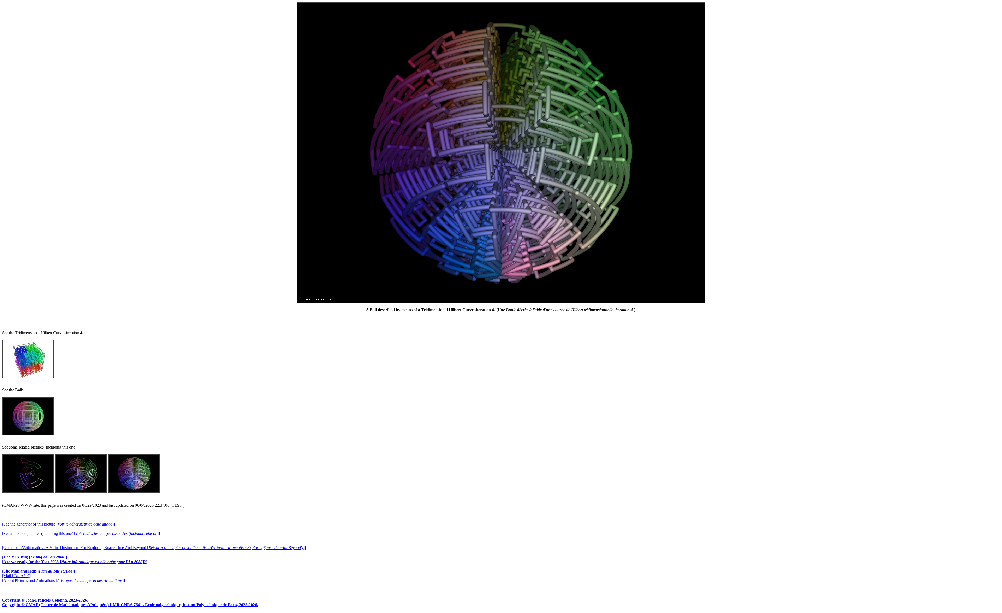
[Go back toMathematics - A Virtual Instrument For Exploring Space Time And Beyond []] (154, 547)
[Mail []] (16, 576)
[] (34, 557)
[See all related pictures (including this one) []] (81, 533)
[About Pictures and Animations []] (63, 580)
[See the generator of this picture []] (58, 524)
